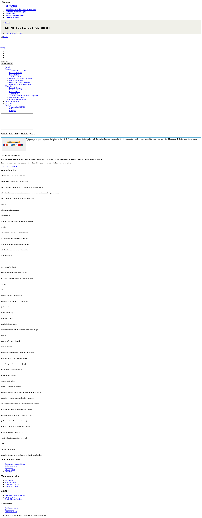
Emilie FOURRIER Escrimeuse (20, 82)
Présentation (9, 468)
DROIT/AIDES (11, 6)
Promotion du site (11, 512)
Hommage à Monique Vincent (15, 464)
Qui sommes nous (11, 466)
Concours (8, 103)
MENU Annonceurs (12, 508)
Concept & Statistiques (14, 8)
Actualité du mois (15, 76)
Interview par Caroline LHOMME (20, 78)
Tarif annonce (9, 510)
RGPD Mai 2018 (11, 480)
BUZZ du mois (14, 75)
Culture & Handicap (16, 80)
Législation (8, 86)
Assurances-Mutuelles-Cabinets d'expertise (21, 10)
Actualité (8, 69)
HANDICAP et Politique (14, 15)
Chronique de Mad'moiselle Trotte (20, 84)
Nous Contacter (10, 497)
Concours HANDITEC (17, 107)
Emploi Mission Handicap (13, 499)
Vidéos (11, 109)
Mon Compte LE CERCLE (14, 33)
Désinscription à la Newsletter (15, 495)
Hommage (8, 472)
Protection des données (12, 486)
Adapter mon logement (12, 101)
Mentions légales (10, 482)
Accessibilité (10, 13)
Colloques (12, 111)
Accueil (7, 23)
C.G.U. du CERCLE (12, 484)
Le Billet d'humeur (15, 73)
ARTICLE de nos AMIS (17, 71)
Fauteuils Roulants (12, 17)
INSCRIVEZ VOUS (10, 166)
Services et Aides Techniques (16, 12)
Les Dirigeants (10, 470)
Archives (8, 105)
